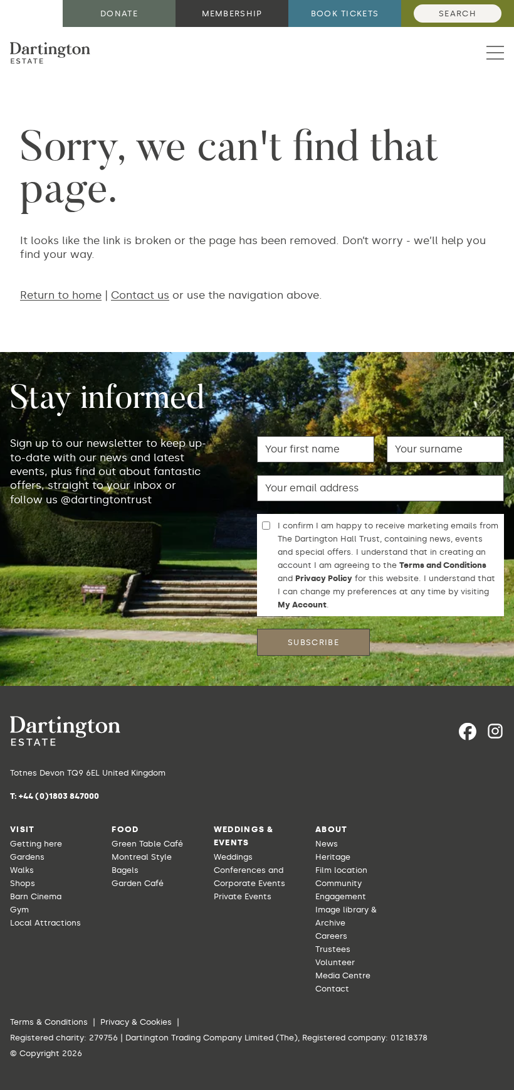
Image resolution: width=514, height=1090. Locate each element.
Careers (331, 936)
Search (457, 13)
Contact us (140, 295)
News (326, 843)
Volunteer (335, 962)
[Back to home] (50, 53)
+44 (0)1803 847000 (59, 796)
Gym (19, 909)
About (331, 829)
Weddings (233, 857)
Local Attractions (45, 922)
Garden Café (138, 883)
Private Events (242, 896)
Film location (341, 870)
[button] (495, 52)
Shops (22, 883)
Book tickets (345, 13)
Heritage (332, 857)
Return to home (61, 295)
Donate (119, 13)
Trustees (332, 949)
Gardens (27, 857)
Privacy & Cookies (136, 1022)
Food (125, 829)
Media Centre (342, 975)
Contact (332, 988)
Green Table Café (147, 843)
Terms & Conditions (49, 1022)
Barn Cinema (35, 896)
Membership (232, 13)
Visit (22, 829)
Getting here (36, 843)
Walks (22, 870)
